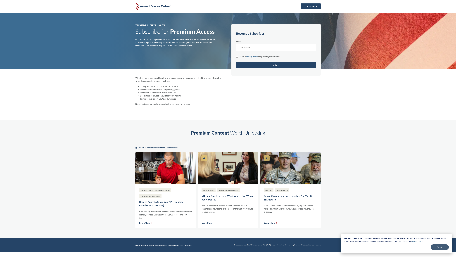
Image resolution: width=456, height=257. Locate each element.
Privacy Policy (417, 241)
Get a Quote (311, 6)
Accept (439, 247)
